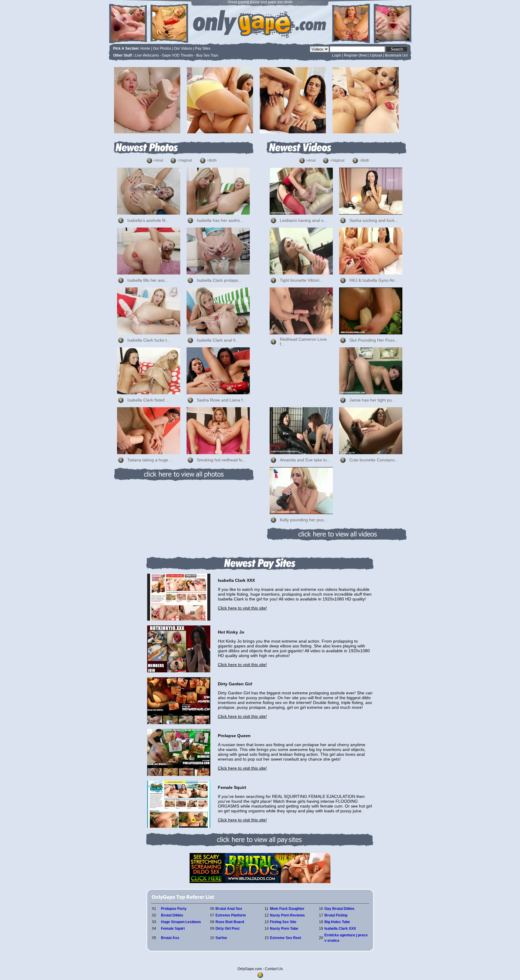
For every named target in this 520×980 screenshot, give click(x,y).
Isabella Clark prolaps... (219, 280)
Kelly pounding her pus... (303, 519)
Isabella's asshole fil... (148, 220)
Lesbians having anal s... (303, 220)
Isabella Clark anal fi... (218, 340)
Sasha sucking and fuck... (373, 220)
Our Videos (183, 48)
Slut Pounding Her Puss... (373, 340)
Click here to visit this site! (242, 608)
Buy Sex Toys (207, 55)
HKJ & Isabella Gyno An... (373, 280)
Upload (376, 55)
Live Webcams (147, 55)
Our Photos (162, 48)
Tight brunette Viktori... (301, 280)
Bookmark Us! (396, 55)
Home (145, 48)
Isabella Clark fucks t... (148, 340)
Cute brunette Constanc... (373, 459)
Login (336, 55)
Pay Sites (202, 48)
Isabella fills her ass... (147, 280)
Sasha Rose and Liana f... (221, 400)
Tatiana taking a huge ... (150, 459)
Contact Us (274, 969)
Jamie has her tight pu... (372, 400)
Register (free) (355, 55)
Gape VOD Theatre (177, 55)
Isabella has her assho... (220, 220)
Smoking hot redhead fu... (221, 459)
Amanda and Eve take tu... (305, 459)
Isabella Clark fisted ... (148, 400)
